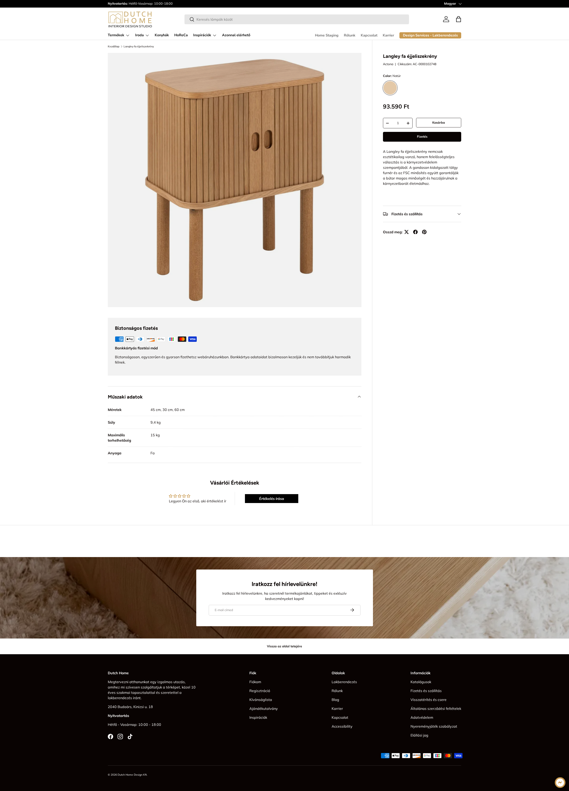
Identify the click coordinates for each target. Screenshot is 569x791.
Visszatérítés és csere (429, 699)
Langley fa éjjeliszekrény (139, 46)
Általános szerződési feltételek (436, 708)
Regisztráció (259, 690)
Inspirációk (202, 35)
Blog (335, 699)
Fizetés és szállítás (426, 690)
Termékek (116, 35)
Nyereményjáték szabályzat (434, 726)
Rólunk (349, 35)
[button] (458, 19)
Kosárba (438, 123)
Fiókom (255, 682)
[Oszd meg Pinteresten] (424, 231)
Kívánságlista (260, 699)
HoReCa (181, 35)
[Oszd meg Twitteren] (406, 231)
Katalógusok (421, 682)
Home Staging (327, 35)
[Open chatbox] (560, 782)
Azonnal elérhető (236, 35)
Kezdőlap (113, 46)
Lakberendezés (344, 682)
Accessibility (342, 726)
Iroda (139, 35)
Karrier (388, 35)
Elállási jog (419, 735)
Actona (388, 64)
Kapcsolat (369, 35)
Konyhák (162, 35)
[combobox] (296, 19)
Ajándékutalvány (263, 708)
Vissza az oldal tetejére (284, 646)
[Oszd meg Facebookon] (415, 231)
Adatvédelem (422, 717)
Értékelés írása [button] (271, 498)
